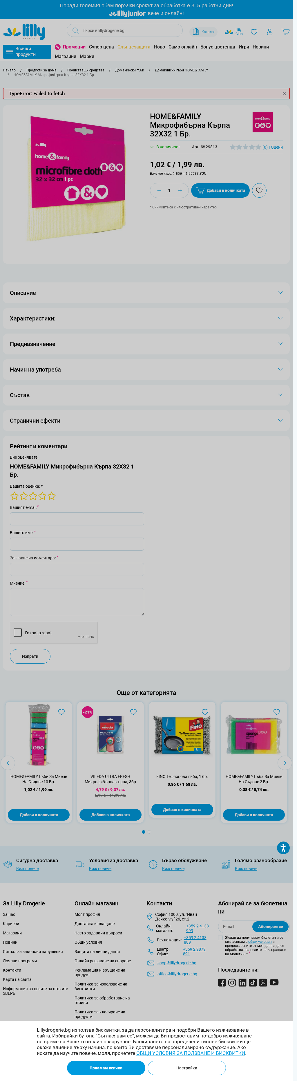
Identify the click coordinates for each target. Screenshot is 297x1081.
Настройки (186, 1068)
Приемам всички (106, 1068)
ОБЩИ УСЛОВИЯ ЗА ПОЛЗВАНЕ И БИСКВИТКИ (190, 1053)
